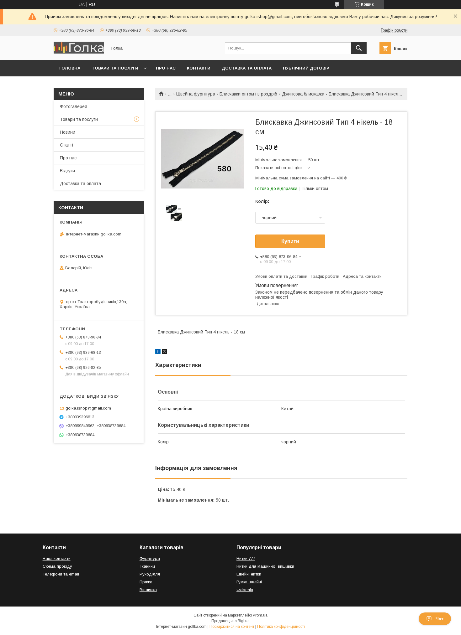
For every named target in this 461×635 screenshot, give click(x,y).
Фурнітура (150, 558)
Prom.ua (260, 615)
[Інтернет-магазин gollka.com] (79, 51)
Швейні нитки (248, 574)
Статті (66, 144)
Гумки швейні (249, 582)
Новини (67, 132)
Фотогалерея (73, 106)
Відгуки (67, 170)
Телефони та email (61, 574)
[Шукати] (359, 48)
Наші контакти (57, 558)
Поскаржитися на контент (231, 626)
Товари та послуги (115, 68)
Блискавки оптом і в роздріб (248, 93)
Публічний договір (306, 68)
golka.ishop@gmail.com (88, 408)
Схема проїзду (57, 566)
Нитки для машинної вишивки (265, 566)
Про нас (166, 68)
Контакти (198, 68)
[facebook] (158, 352)
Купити (290, 241)
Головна (69, 68)
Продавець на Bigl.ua (230, 621)
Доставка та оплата (247, 68)
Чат (439, 618)
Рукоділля (150, 574)
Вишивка (148, 589)
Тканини (147, 566)
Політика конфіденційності (281, 626)
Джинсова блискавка (303, 93)
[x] (164, 352)
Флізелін (244, 589)
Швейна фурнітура (195, 93)
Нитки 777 (245, 558)
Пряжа (146, 582)
